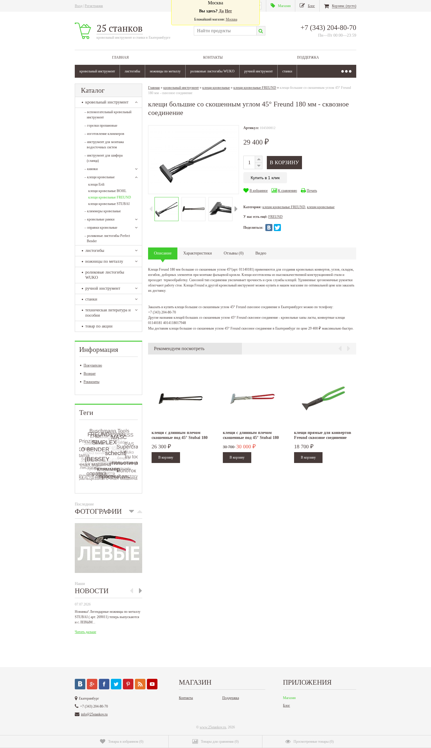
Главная (120, 57)
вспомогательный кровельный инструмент (107, 114)
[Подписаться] (140, 684)
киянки (91, 169)
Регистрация (94, 6)
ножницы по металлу (165, 71)
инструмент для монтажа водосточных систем (104, 144)
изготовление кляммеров (104, 134)
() (125, 741)
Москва (231, 19)
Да (221, 11)
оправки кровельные (100, 227)
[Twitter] (277, 227)
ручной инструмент (258, 71)
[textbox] (225, 30)
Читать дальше (85, 632)
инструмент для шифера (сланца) (103, 158)
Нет (228, 11)
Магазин (289, 698)
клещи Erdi (96, 184)
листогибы (132, 71)
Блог (286, 705)
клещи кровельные (99, 177)
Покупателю (93, 365)
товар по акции (99, 326)
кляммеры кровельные (102, 211)
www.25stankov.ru (213, 727)
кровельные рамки (99, 219)
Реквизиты (91, 382)
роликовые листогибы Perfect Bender (107, 238)
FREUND (275, 217)
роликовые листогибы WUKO (212, 71)
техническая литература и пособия (108, 313)
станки (287, 71)
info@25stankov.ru (94, 714)
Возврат (90, 374)
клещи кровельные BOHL (107, 191)
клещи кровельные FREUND (109, 197)
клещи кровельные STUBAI (109, 204)
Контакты (213, 57)
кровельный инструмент (97, 71)
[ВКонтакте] (268, 227)
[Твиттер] (116, 684)
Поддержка (308, 57)
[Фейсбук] (104, 684)
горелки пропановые (100, 125)
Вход (78, 6)
